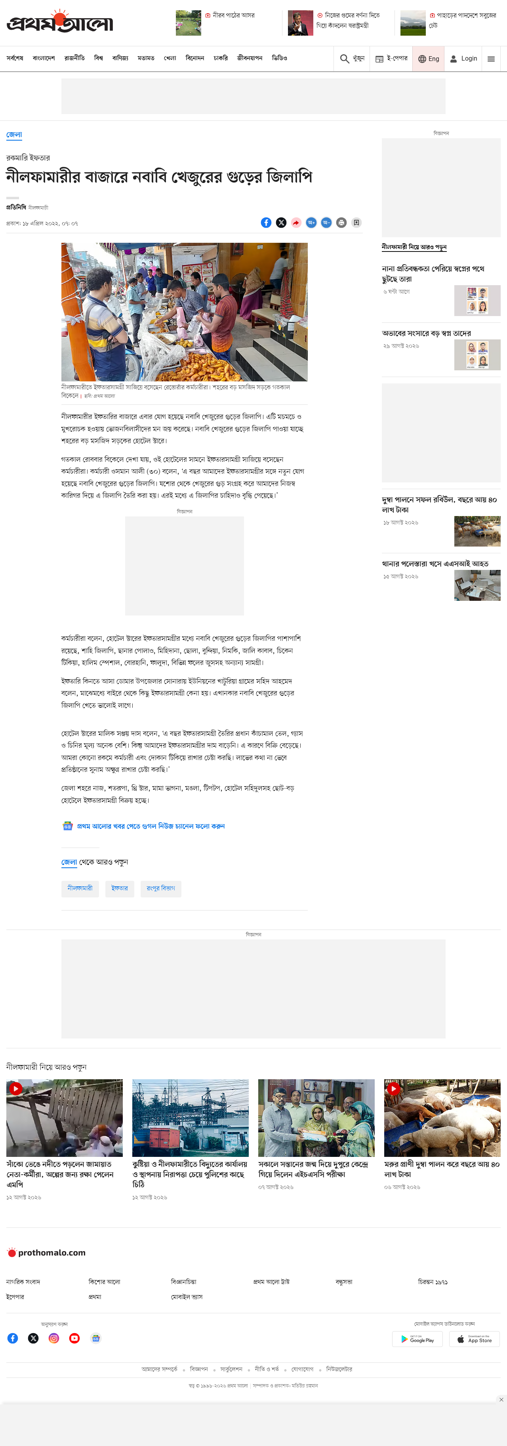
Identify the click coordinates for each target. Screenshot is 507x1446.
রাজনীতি (75, 58)
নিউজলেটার (339, 1370)
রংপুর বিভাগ (161, 888)
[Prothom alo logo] (46, 1255)
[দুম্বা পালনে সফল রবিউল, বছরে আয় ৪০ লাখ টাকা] (477, 531)
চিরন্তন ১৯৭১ (433, 1282)
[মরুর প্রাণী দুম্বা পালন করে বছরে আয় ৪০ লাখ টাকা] (442, 1118)
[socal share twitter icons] (282, 227)
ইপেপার (15, 1297)
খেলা (170, 58)
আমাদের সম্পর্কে (159, 1370)
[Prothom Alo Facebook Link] (16, 1339)
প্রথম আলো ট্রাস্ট (272, 1282)
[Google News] (96, 1339)
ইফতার (120, 888)
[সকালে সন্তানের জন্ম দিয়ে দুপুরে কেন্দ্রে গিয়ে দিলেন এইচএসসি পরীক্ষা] (316, 1118)
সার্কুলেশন (231, 1370)
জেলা (14, 135)
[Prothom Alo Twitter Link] (37, 1339)
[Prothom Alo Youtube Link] (78, 1339)
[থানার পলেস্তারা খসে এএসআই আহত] (477, 585)
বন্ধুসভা (344, 1282)
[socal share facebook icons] (267, 227)
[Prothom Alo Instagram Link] (58, 1339)
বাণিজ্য (120, 58)
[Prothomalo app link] (417, 1340)
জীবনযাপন (250, 58)
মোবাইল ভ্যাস (187, 1297)
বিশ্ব (98, 58)
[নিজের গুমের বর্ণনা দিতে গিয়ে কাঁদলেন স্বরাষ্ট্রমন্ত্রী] (300, 23)
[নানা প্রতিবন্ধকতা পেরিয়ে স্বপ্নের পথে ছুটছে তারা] (477, 300)
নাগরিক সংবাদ (23, 1282)
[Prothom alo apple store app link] (474, 1340)
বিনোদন (195, 58)
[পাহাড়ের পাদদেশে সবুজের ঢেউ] (413, 23)
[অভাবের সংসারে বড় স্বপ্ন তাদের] (477, 354)
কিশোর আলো (104, 1282)
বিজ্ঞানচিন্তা (183, 1282)
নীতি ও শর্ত (267, 1370)
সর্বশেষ (15, 58)
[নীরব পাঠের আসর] (188, 23)
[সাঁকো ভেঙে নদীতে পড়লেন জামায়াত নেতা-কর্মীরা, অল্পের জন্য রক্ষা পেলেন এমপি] (64, 1118)
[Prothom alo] (59, 23)
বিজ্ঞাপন (199, 1370)
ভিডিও (279, 58)
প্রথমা (95, 1297)
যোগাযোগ (303, 1370)
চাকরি (221, 58)
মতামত (146, 58)
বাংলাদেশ (44, 58)
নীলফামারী (80, 888)
